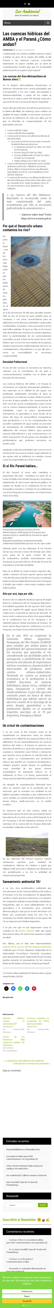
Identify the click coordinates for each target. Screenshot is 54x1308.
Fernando (14, 1268)
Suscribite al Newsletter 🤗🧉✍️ (26, 1220)
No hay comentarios (25, 50)
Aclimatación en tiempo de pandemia (32, 1063)
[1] (19, 79)
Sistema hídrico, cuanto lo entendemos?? (14, 1021)
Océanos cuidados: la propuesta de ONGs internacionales (38, 1021)
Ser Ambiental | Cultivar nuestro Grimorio (26, 1175)
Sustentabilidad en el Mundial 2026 (23, 1149)
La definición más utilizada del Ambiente (23, 1061)
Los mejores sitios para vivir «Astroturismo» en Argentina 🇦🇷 (22, 1157)
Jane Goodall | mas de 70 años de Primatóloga (22, 1183)
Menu (7, 22)
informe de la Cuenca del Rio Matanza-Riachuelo (27, 947)
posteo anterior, (26, 931)
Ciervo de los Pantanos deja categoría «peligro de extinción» (24, 1167)
